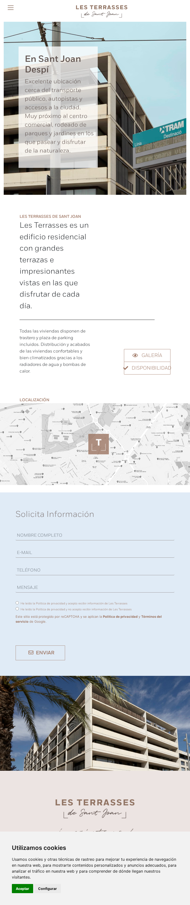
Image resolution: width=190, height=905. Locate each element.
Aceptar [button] (22, 888)
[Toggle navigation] (10, 10)
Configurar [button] (47, 888)
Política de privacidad (120, 616)
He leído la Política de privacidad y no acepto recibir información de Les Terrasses (76, 609)
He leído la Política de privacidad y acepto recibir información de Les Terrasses (74, 603)
